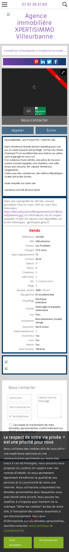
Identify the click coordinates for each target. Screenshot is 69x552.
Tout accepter (15, 542)
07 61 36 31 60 (34, 4)
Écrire (51, 130)
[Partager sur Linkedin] (42, 61)
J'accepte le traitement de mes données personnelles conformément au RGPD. (36, 428)
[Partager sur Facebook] (55, 61)
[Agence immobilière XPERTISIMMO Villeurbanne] (34, 36)
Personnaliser (48, 540)
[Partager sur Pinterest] (36, 61)
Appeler (18, 130)
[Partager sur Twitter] (49, 61)
